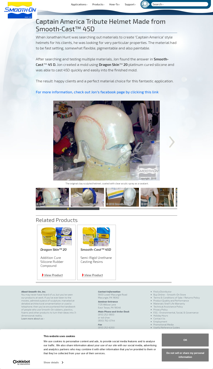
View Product (52, 275)
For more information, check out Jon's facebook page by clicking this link (97, 92)
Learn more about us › (32, 318)
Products (98, 4)
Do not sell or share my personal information (185, 354)
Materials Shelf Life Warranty (169, 303)
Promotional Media (163, 324)
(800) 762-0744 (106, 320)
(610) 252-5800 (106, 314)
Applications (79, 4)
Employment (160, 321)
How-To (114, 4)
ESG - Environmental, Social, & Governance (176, 312)
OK (185, 340)
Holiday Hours (160, 315)
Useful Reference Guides (166, 327)
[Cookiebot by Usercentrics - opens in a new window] (21, 362)
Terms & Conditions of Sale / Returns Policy (176, 297)
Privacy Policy (160, 309)
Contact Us (159, 318)
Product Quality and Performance (171, 300)
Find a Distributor (162, 291)
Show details (51, 362)
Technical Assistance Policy (168, 306)
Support (130, 4)
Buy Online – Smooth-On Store (169, 294)
